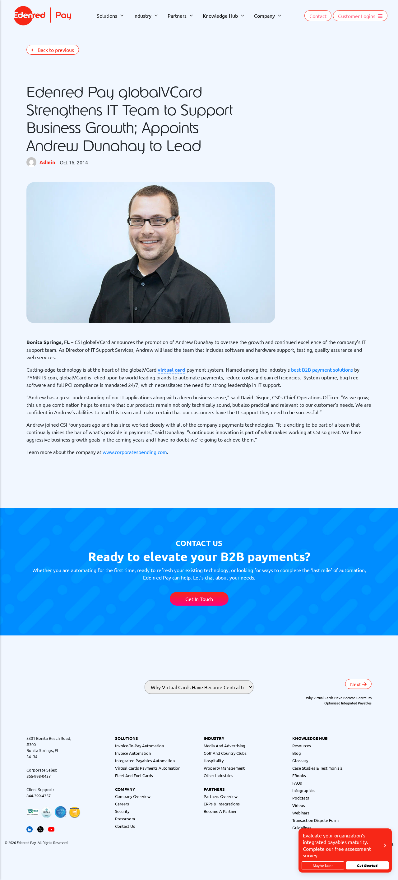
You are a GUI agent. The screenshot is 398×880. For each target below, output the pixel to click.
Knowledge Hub (220, 15)
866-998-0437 (38, 776)
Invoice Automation (133, 753)
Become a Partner (220, 811)
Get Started (367, 865)
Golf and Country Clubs (225, 753)
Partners (177, 15)
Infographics (303, 790)
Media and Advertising (224, 745)
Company (264, 15)
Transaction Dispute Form (315, 820)
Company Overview (132, 796)
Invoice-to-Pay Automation (139, 745)
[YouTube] (51, 828)
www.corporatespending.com (135, 452)
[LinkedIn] (29, 828)
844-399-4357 (38, 795)
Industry (142, 15)
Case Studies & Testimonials (317, 768)
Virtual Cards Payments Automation (147, 768)
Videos (298, 805)
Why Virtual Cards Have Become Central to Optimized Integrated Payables (339, 700)
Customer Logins (357, 16)
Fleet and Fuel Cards (134, 775)
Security (122, 811)
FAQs (297, 783)
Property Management (224, 768)
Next (356, 684)
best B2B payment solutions (322, 369)
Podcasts (300, 797)
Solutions (107, 15)
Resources (301, 745)
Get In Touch (199, 599)
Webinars (300, 812)
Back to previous (55, 50)
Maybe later (323, 865)
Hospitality (214, 760)
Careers (122, 803)
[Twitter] (40, 828)
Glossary (300, 760)
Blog (296, 753)
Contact (317, 16)
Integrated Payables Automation (145, 760)
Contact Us (125, 826)
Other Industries (218, 775)
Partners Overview (221, 796)
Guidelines (301, 827)
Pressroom (125, 818)
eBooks (299, 775)
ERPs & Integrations (222, 803)
